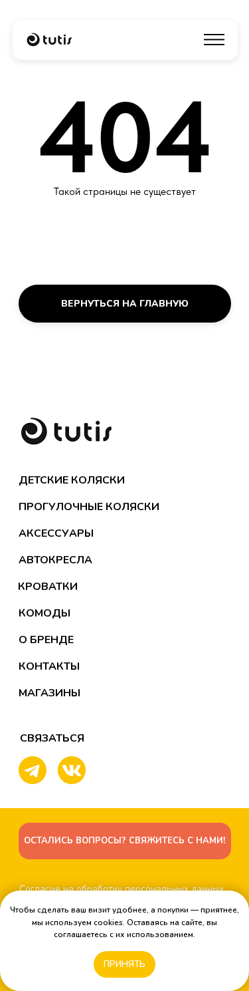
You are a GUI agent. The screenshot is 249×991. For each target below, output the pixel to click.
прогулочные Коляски (89, 506)
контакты (49, 666)
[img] (49, 39)
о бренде (46, 640)
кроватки (48, 586)
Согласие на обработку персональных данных (121, 889)
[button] (125, 841)
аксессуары (56, 533)
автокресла (55, 560)
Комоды (44, 613)
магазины (49, 693)
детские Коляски (72, 480)
